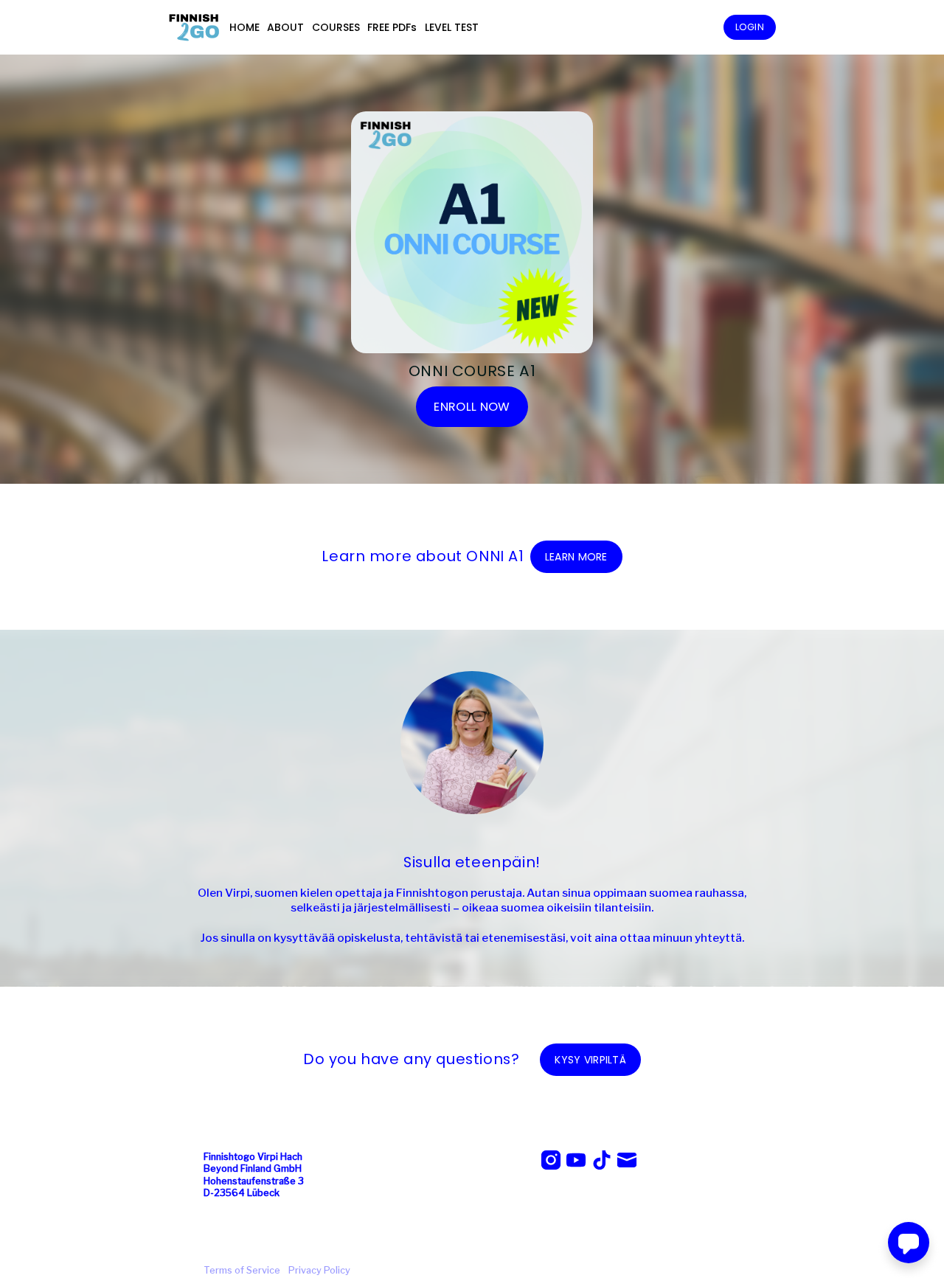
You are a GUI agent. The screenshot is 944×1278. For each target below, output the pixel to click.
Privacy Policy (319, 1270)
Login (749, 27)
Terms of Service (242, 1270)
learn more (576, 556)
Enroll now (472, 406)
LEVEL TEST (452, 27)
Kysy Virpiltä (590, 1059)
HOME (244, 27)
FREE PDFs (392, 27)
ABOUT (285, 27)
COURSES (336, 27)
